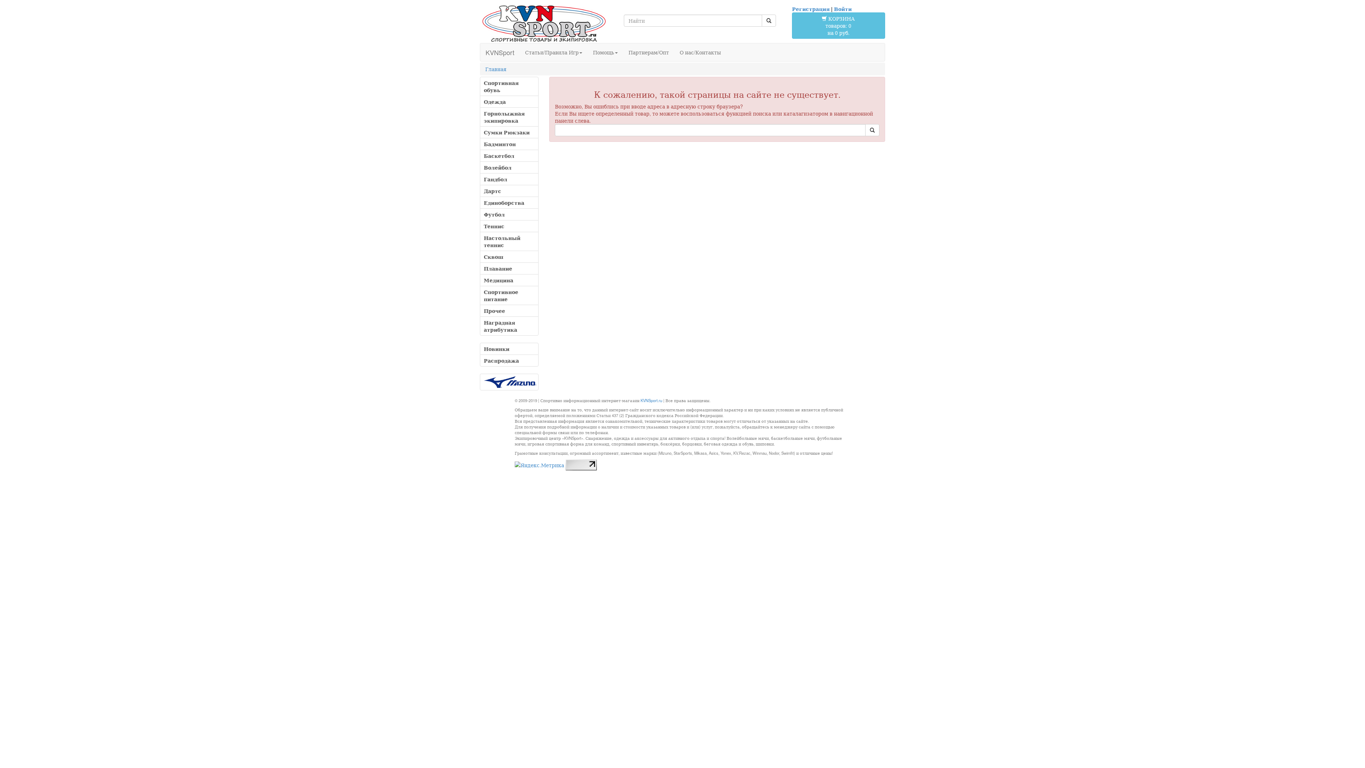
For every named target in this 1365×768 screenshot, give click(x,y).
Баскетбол (499, 155)
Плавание (498, 268)
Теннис (494, 226)
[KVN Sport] (544, 23)
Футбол (494, 214)
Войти (843, 8)
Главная (496, 69)
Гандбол (495, 179)
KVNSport (500, 52)
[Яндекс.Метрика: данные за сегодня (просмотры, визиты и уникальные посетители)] (539, 465)
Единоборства (504, 202)
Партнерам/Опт (648, 52)
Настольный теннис (502, 241)
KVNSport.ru (651, 400)
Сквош (493, 256)
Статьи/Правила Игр (552, 52)
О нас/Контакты (700, 52)
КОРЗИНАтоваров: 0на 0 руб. (840, 25)
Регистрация (811, 8)
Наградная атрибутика (500, 326)
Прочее (494, 310)
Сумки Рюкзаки (507, 132)
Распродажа (501, 360)
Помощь (603, 52)
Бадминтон (500, 144)
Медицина (498, 280)
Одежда (495, 101)
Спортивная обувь (501, 86)
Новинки (496, 348)
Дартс (492, 190)
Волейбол (498, 167)
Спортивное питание (501, 295)
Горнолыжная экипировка (504, 117)
